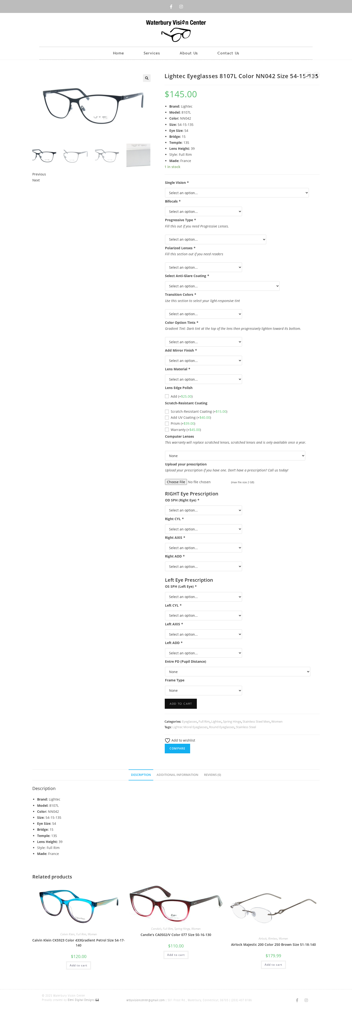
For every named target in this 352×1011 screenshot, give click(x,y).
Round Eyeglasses (221, 727)
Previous (39, 174)
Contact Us (228, 53)
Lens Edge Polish (179, 387)
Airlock (263, 938)
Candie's (156, 929)
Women (277, 721)
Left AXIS (174, 624)
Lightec (216, 721)
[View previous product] (308, 75)
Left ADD (173, 642)
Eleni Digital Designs (82, 1000)
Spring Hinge (232, 721)
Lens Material (177, 369)
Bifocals (173, 201)
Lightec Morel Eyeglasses (190, 727)
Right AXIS (175, 537)
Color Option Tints (181, 322)
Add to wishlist (182, 740)
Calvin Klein (67, 934)
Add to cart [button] (78, 965)
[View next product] (316, 75)
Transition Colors (180, 294)
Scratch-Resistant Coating (186, 403)
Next (36, 180)
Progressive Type (180, 220)
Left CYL (173, 605)
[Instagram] (181, 6)
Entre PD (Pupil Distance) (185, 661)
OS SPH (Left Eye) (181, 586)
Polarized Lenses (180, 248)
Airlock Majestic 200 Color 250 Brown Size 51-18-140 (273, 944)
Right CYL (174, 519)
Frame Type (174, 680)
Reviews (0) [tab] (212, 775)
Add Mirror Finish (181, 350)
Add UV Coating (191, 417)
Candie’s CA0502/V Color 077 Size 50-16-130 (176, 934)
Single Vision (177, 182)
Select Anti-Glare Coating (187, 275)
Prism (183, 423)
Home (118, 53)
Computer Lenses (179, 436)
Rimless (272, 938)
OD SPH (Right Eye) (182, 500)
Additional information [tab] (177, 775)
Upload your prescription (186, 464)
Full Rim (204, 721)
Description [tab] (141, 775)
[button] (147, 78)
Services (152, 53)
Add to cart (181, 704)
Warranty (186, 429)
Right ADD (175, 556)
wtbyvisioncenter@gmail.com (145, 1000)
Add (182, 396)
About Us (189, 53)
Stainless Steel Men (256, 721)
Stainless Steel (246, 727)
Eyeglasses (189, 721)
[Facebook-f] (171, 6)
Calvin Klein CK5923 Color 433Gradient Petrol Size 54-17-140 (78, 942)
